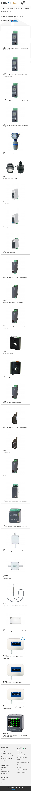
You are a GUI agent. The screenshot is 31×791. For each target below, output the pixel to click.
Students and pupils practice (6, 758)
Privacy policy (3, 760)
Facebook (3, 779)
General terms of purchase (6, 753)
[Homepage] (9, 3)
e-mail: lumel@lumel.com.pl (22, 757)
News (2, 750)
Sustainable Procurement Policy (7, 755)
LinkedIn (2, 780)
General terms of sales (5, 751)
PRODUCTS (3, 11)
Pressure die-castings (5, 771)
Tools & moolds (4, 769)
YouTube (3, 782)
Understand (15, 789)
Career (2, 756)
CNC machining (4, 773)
